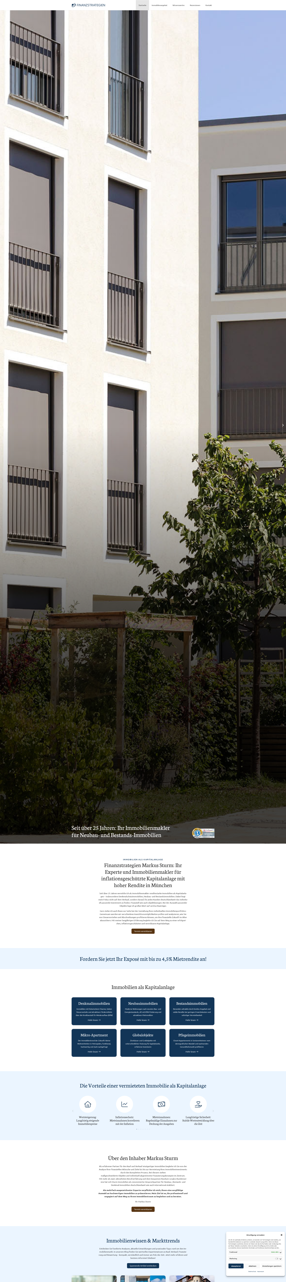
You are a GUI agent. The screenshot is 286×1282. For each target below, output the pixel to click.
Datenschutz (252, 1271)
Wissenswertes (179, 5)
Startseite (142, 5)
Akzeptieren (236, 1266)
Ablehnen (252, 1266)
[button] (281, 1235)
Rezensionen (195, 5)
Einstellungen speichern (271, 1266)
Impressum (260, 1271)
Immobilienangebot (159, 5)
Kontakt (209, 5)
